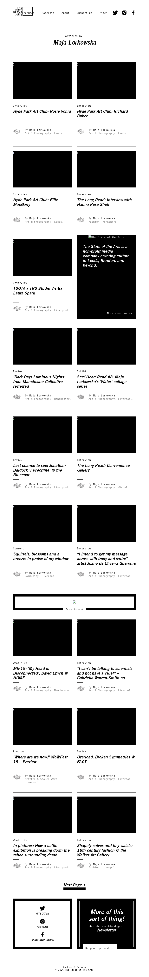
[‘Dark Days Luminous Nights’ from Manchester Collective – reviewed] (45, 363)
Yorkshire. (110, 221)
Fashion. (94, 221)
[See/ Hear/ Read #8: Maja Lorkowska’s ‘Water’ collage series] (109, 363)
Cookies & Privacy (74, 967)
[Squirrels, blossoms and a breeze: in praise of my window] (45, 540)
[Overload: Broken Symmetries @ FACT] (109, 743)
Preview (18, 751)
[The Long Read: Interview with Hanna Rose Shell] (109, 186)
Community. (32, 575)
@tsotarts (42, 926)
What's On (20, 662)
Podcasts (48, 12)
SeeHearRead (25, 12)
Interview (20, 105)
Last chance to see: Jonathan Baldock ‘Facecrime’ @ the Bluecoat (39, 470)
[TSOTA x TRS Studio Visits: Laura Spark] (45, 275)
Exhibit (82, 371)
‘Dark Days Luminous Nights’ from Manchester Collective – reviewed (39, 381)
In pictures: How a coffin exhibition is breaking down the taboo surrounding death (41, 850)
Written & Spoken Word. (42, 778)
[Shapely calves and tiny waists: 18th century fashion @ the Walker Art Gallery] (109, 832)
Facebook (133, 13)
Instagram (124, 13)
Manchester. (62, 398)
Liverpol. (109, 867)
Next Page (72, 885)
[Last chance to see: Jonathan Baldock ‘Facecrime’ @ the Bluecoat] (45, 452)
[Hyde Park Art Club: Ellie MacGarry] (45, 186)
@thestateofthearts (42, 939)
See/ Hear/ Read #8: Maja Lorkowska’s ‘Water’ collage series (101, 381)
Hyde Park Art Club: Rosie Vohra (42, 111)
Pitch (103, 12)
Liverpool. (62, 310)
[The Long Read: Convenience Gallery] (109, 452)
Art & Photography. (39, 133)
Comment (18, 548)
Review (17, 371)
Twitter (115, 13)
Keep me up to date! (100, 948)
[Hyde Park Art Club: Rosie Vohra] (45, 98)
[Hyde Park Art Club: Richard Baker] (109, 98)
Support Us (84, 12)
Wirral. (123, 487)
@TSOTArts (42, 913)
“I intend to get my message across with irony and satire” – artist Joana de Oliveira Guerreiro (106, 559)
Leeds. (58, 133)
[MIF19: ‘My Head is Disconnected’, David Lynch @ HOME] (45, 655)
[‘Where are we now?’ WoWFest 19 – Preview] (45, 743)
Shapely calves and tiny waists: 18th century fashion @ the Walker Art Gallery (104, 850)
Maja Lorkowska (40, 129)
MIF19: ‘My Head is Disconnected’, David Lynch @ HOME (40, 673)
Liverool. (125, 690)
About (65, 12)
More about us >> (119, 313)
